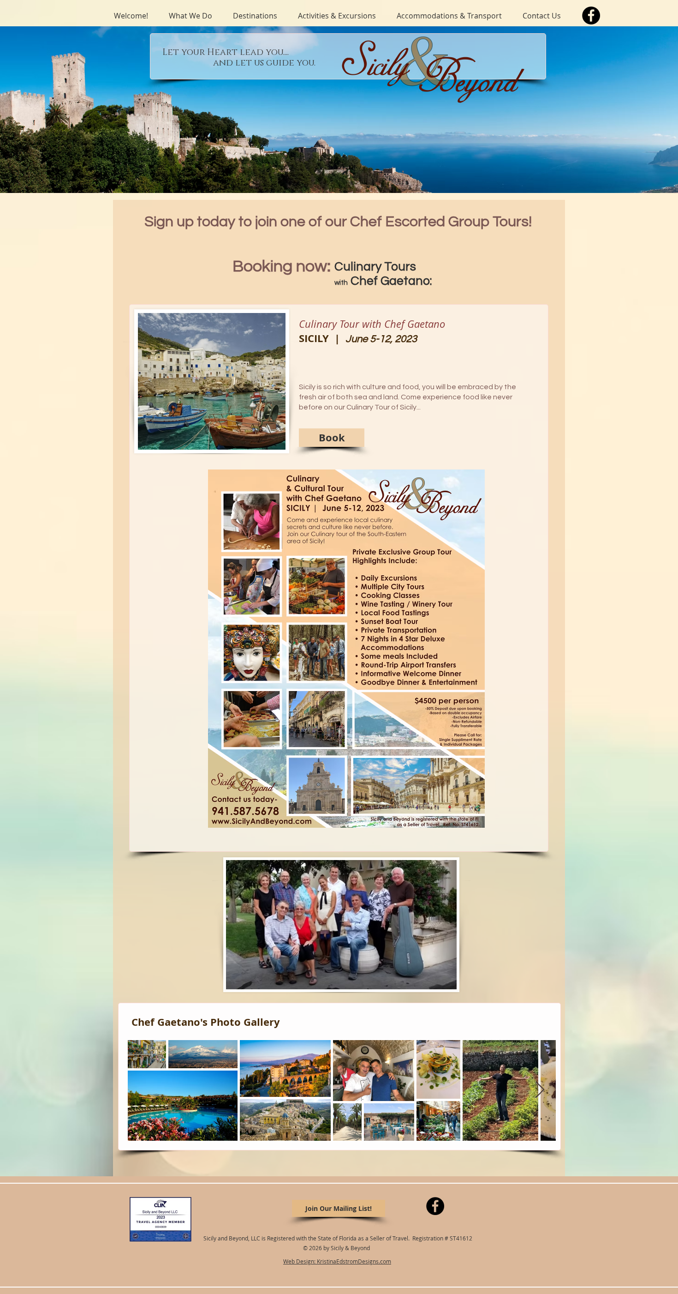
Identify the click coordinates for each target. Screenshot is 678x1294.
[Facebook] (591, 15)
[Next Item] (540, 1090)
